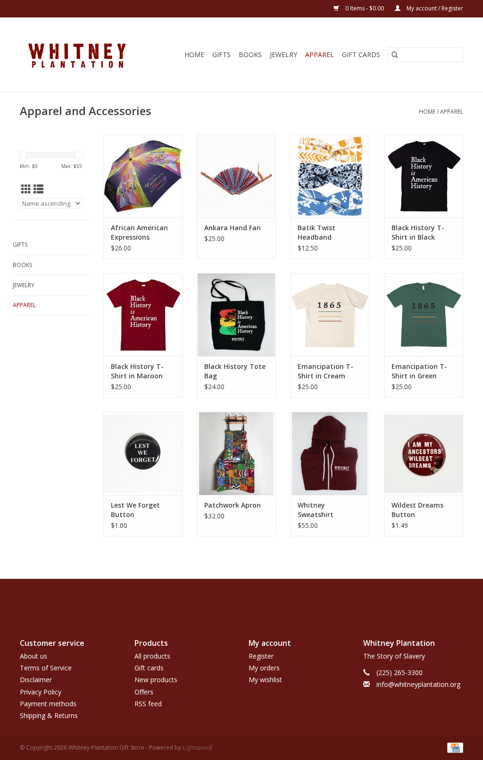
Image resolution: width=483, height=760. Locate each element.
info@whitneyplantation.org (418, 684)
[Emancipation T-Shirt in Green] (423, 314)
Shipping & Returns (49, 715)
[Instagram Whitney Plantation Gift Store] (267, 600)
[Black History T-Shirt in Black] (423, 175)
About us (33, 655)
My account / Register (434, 8)
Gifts (221, 54)
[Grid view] (26, 189)
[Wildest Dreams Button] (423, 453)
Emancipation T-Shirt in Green (419, 371)
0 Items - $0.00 (364, 8)
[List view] (38, 189)
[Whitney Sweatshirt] (329, 453)
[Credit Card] (453, 747)
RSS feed (148, 703)
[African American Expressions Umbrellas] (143, 175)
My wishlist (265, 679)
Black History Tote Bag (235, 371)
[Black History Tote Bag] (236, 314)
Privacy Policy (40, 691)
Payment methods (48, 703)
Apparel (319, 54)
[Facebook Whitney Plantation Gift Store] (216, 600)
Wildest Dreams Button (417, 510)
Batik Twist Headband (316, 232)
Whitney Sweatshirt (315, 510)
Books (250, 54)
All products (152, 655)
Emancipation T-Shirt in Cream (325, 371)
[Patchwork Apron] (236, 453)
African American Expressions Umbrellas (139, 232)
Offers (143, 691)
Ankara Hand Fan (232, 227)
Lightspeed (197, 747)
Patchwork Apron (232, 505)
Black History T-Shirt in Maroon (137, 371)
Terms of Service (46, 667)
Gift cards (361, 54)
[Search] (395, 54)
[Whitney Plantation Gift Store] (84, 55)
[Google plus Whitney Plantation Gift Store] (250, 600)
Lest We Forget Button (135, 510)
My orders (264, 667)
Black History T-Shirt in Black (417, 232)
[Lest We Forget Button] (143, 453)
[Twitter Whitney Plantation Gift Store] (233, 600)
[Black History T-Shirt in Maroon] (143, 314)
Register (261, 655)
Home (194, 54)
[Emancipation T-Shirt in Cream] (329, 314)
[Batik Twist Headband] (329, 175)
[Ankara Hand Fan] (236, 175)
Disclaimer (36, 679)
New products (155, 679)
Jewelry (283, 54)
